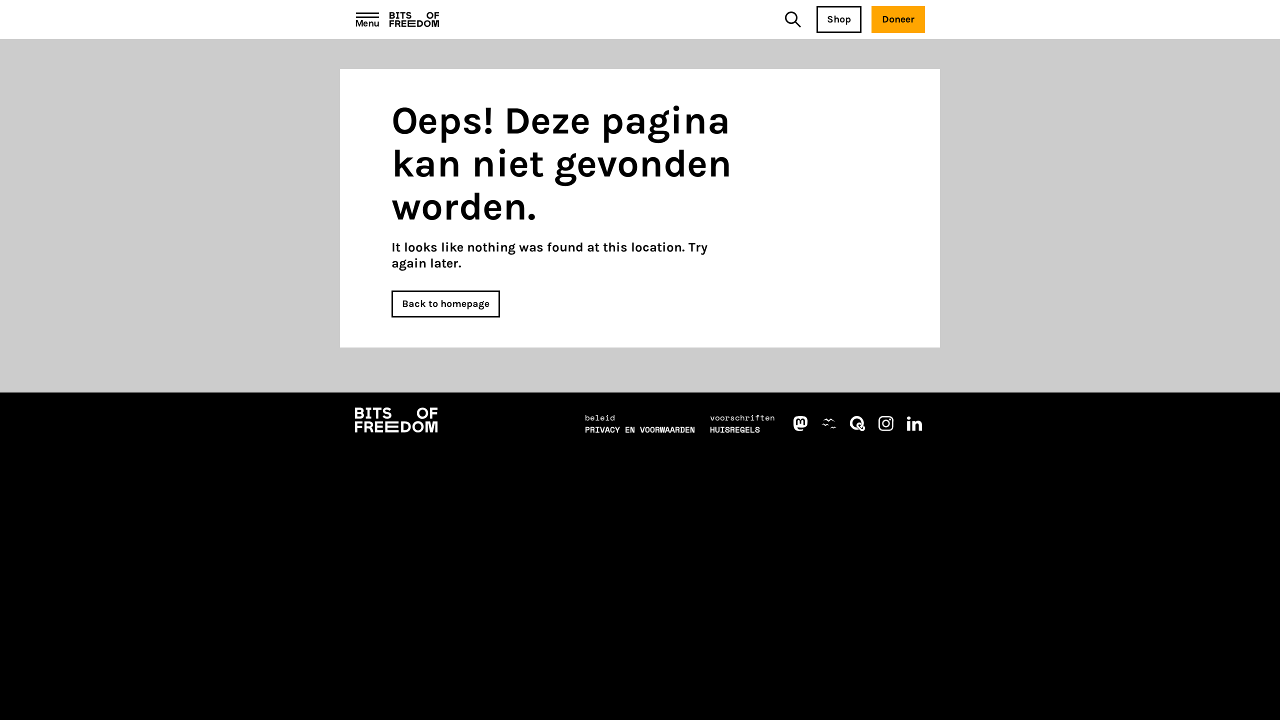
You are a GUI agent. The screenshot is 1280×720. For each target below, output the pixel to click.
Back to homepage (446, 304)
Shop (839, 19)
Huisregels (735, 429)
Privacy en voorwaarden (640, 429)
